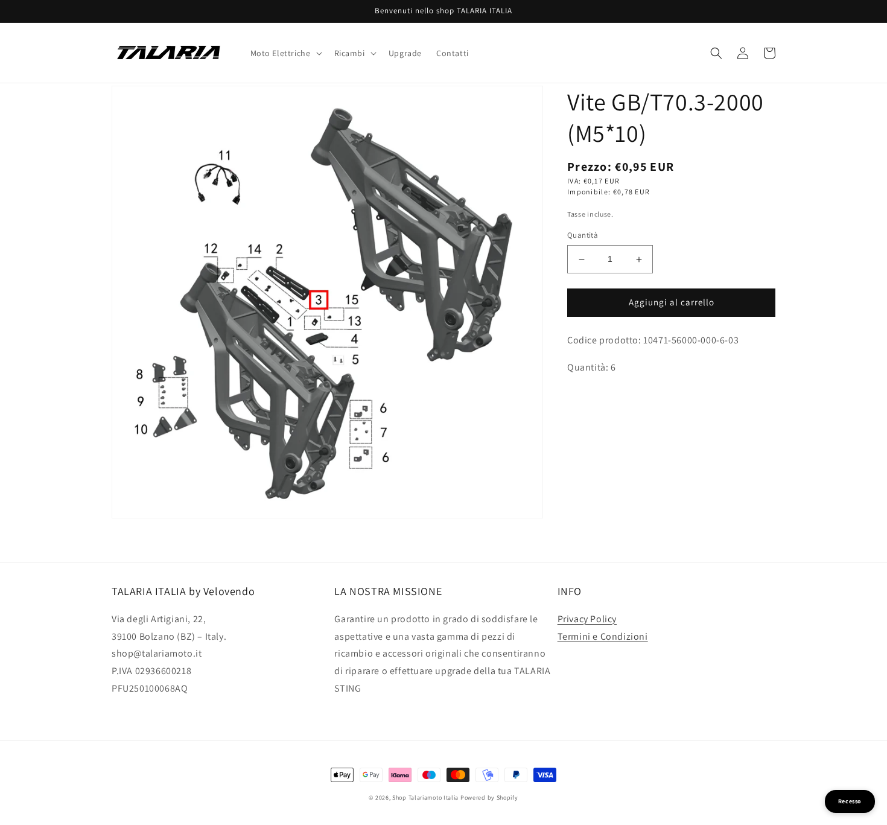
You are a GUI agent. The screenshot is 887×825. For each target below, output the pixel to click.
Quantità (582, 236)
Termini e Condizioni (603, 636)
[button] (285, 53)
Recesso (850, 801)
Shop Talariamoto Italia (425, 797)
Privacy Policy (587, 619)
